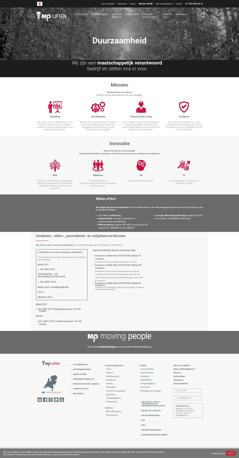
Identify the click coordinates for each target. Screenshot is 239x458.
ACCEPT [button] (231, 453)
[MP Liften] (51, 16)
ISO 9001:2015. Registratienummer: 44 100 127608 (59, 310)
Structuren (145, 387)
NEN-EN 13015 (45, 297)
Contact (179, 4)
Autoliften (144, 376)
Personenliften (147, 369)
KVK (143, 420)
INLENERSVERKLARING (151, 430)
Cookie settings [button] (218, 453)
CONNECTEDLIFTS (167, 15)
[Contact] (50, 386)
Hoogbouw (111, 380)
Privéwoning (111, 401)
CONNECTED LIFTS (81, 389)
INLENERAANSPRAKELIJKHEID (154, 435)
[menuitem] (109, 3)
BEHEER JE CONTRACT (151, 411)
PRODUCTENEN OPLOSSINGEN (150, 15)
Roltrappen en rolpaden (150, 391)
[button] (202, 16)
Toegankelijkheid (113, 398)
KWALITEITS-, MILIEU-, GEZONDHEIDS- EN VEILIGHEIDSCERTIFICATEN (153, 404)
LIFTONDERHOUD (81, 14)
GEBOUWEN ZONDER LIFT (83, 379)
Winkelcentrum (112, 376)
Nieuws (133, 4)
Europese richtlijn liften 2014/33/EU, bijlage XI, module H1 (118, 284)
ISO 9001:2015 (47, 269)
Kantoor (109, 372)
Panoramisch (112, 415)
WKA (143, 425)
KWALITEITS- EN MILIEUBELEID (53, 287)
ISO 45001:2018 (48, 282)
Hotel (108, 369)
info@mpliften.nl (182, 415)
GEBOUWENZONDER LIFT (117, 15)
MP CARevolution (114, 411)
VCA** (41, 292)
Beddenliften (146, 380)
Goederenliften (147, 372)
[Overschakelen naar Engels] (39, 4)
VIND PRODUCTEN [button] (185, 398)
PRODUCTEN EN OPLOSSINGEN (86, 384)
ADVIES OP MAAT (132, 14)
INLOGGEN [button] (182, 390)
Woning (109, 383)
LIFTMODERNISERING (100, 14)
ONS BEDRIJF (181, 14)
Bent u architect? (108, 4)
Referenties (122, 4)
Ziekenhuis (111, 387)
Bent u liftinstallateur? (164, 4)
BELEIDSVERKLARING (151, 415)
